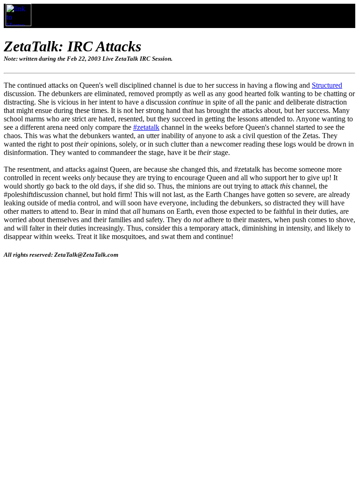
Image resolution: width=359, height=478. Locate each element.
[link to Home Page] (18, 24)
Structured (327, 85)
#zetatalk (146, 127)
